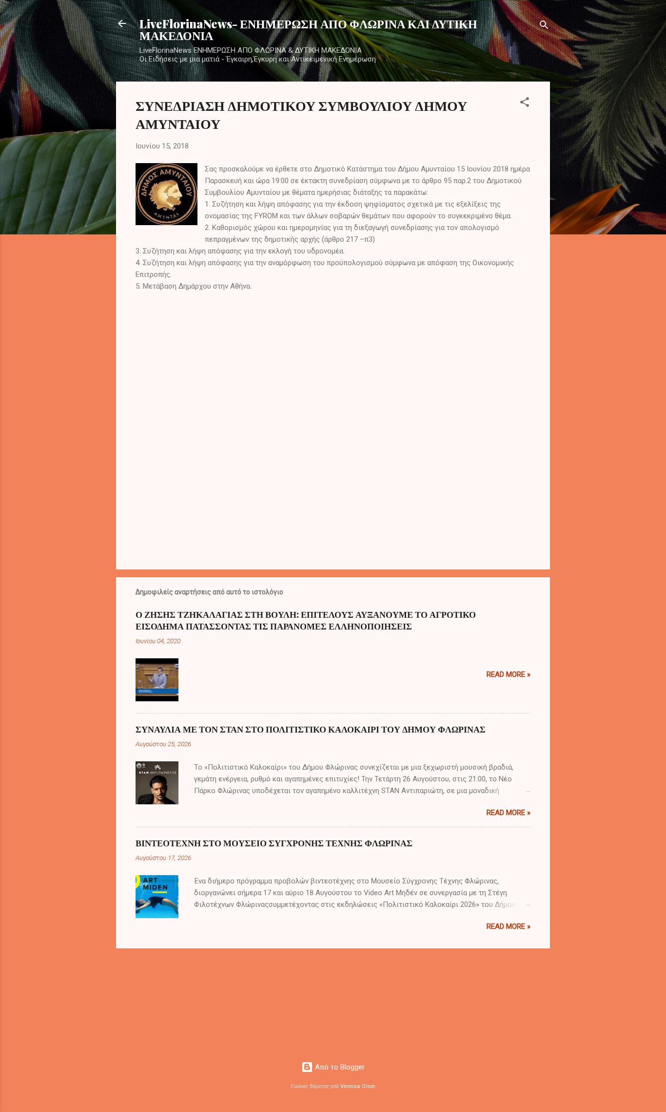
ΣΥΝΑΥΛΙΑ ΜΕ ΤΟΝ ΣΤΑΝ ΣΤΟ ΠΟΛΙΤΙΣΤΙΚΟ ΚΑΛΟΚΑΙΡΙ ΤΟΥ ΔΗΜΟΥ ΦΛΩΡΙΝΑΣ (311, 729)
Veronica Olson (357, 1086)
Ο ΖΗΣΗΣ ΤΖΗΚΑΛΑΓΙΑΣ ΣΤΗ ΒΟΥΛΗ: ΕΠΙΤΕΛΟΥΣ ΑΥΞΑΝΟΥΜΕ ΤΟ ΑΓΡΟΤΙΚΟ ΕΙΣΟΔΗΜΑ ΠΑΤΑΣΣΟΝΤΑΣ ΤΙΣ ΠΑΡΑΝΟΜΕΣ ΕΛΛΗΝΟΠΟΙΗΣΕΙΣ (306, 620)
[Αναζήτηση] (544, 27)
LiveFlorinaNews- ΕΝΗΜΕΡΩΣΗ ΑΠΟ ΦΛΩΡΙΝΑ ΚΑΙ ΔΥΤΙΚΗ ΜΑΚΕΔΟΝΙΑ (308, 29)
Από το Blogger (339, 1067)
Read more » (508, 674)
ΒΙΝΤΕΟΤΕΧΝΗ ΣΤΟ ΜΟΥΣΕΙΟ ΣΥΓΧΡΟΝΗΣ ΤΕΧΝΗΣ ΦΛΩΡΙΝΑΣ (274, 843)
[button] (524, 103)
